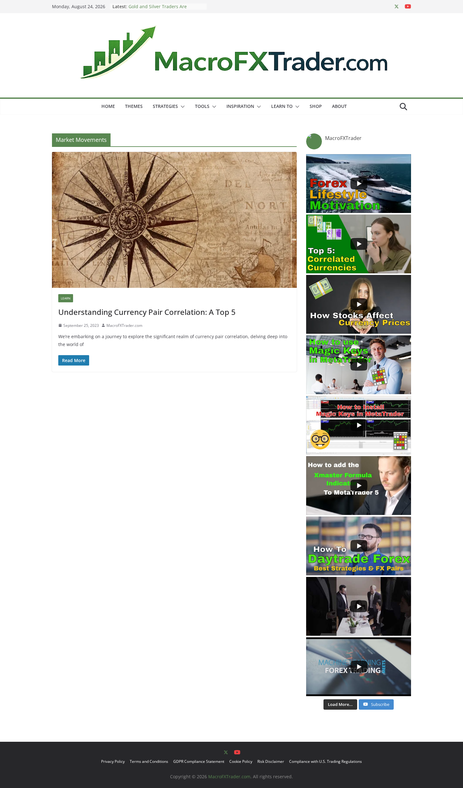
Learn (66, 298)
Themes (134, 106)
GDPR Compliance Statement (198, 761)
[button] (181, 106)
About (339, 106)
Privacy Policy (113, 761)
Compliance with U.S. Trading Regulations (325, 761)
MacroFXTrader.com (124, 325)
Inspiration (240, 106)
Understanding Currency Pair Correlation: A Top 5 (147, 312)
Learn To (282, 106)
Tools (202, 106)
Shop (316, 106)
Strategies (165, 106)
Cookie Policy (240, 761)
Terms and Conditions (149, 761)
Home (108, 106)
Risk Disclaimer (270, 761)
